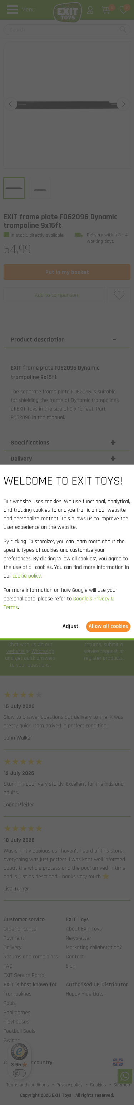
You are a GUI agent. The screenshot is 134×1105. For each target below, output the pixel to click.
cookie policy (27, 576)
